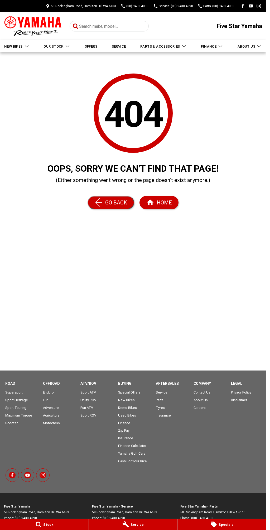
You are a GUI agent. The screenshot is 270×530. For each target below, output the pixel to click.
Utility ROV (88, 400)
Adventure (51, 407)
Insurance (125, 438)
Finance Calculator (132, 446)
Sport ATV (88, 392)
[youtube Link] (251, 6)
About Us (246, 46)
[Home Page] (33, 26)
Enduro (48, 392)
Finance (208, 46)
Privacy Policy (241, 392)
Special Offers (129, 392)
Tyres (160, 407)
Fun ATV (86, 407)
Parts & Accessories (160, 46)
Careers (200, 407)
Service (119, 46)
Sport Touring (15, 407)
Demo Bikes (127, 407)
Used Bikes (127, 415)
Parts (159, 400)
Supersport (14, 392)
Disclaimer (239, 400)
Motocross (51, 423)
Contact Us (202, 392)
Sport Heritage (16, 400)
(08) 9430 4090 (26, 518)
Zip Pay (123, 430)
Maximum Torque (18, 415)
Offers (91, 46)
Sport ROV (88, 415)
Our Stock (54, 46)
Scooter (11, 423)
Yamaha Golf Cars (131, 453)
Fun (46, 400)
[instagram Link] (258, 6)
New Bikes (13, 46)
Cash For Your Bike (132, 461)
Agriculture (51, 415)
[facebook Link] (243, 6)
